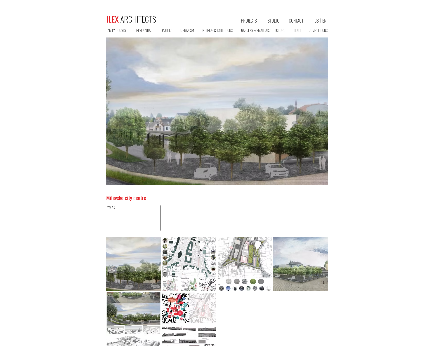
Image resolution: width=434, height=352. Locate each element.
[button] (133, 264)
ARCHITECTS (131, 19)
